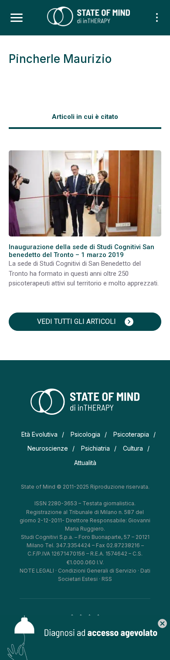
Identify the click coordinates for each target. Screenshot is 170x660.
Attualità (85, 462)
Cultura (133, 448)
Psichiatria (95, 448)
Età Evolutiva (39, 434)
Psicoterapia (131, 434)
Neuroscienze (47, 448)
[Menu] (16, 18)
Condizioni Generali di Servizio (97, 570)
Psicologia (85, 434)
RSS (107, 579)
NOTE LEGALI (37, 570)
